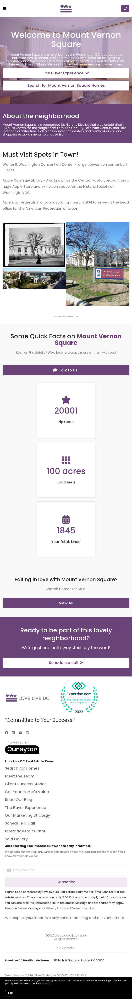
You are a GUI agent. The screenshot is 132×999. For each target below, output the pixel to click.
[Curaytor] (22, 753)
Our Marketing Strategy (27, 815)
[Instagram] (27, 733)
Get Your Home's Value (27, 791)
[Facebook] (6, 733)
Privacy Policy (66, 948)
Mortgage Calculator (25, 831)
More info (47, 983)
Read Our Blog (18, 799)
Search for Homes (22, 768)
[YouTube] (20, 733)
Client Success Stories (25, 784)
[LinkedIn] (13, 733)
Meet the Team (20, 776)
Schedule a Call (20, 823)
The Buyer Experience (25, 807)
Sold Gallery (16, 839)
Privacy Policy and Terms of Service (70, 908)
